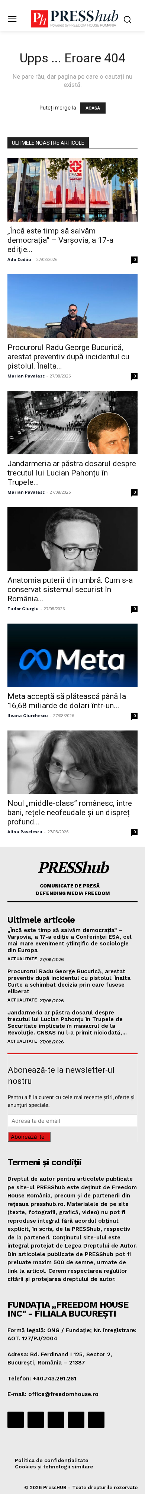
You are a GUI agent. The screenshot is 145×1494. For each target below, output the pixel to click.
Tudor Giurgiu (23, 608)
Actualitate (22, 958)
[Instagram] (36, 1420)
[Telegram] (56, 1420)
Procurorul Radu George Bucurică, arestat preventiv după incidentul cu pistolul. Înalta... (68, 356)
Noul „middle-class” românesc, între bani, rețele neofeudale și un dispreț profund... (69, 812)
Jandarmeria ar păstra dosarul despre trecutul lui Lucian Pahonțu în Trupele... (71, 473)
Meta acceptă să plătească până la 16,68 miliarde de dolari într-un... (66, 701)
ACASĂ (93, 108)
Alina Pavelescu (24, 831)
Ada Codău (19, 259)
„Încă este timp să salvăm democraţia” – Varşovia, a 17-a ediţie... (60, 240)
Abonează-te (28, 1136)
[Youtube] (96, 1420)
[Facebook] (15, 1420)
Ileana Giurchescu (27, 715)
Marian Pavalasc (26, 376)
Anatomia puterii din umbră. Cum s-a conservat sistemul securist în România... (70, 589)
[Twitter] (76, 1420)
